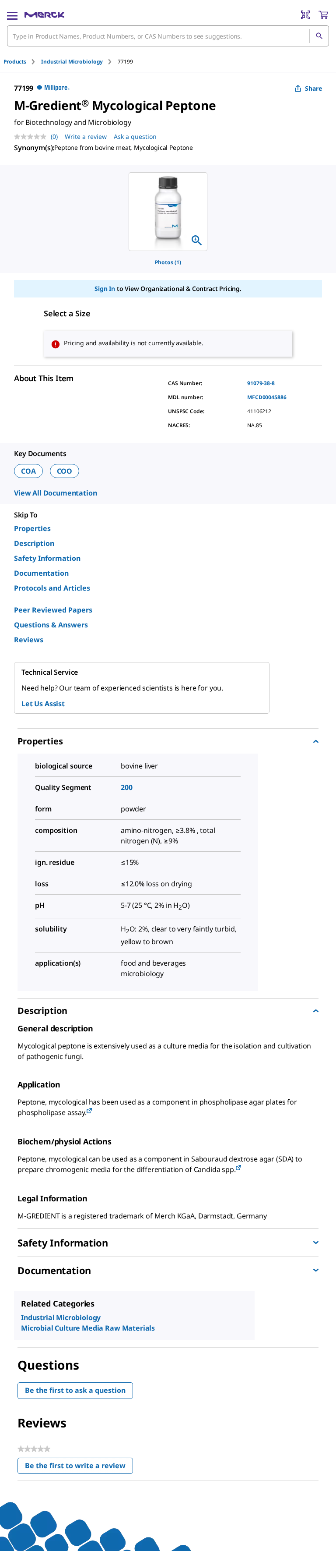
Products (15, 61)
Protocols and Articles (52, 588)
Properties (32, 528)
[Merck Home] (44, 15)
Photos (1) (168, 262)
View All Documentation (55, 493)
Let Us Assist (43, 703)
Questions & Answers (51, 625)
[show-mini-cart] (323, 15)
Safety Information (47, 558)
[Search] (319, 36)
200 (127, 787)
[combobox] (168, 36)
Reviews (28, 639)
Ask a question (135, 136)
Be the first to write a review (79, 1467)
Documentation (41, 573)
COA (28, 471)
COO (65, 471)
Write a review (86, 136)
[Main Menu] (12, 15)
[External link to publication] (89, 1111)
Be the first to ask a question (75, 1390)
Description (34, 543)
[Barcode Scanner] (305, 15)
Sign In (104, 288)
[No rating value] (32, 136)
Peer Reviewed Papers (53, 610)
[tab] (22, 61)
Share (313, 88)
